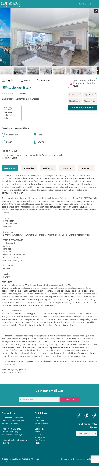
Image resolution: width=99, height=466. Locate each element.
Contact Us (40, 420)
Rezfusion (77, 459)
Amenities (29, 168)
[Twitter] (94, 415)
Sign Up (69, 399)
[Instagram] (87, 415)
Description (10, 168)
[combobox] (86, 433)
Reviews (86, 168)
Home (37, 418)
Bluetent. (93, 459)
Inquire (10, 80)
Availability (48, 168)
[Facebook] (79, 415)
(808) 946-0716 (86, 4)
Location (67, 168)
